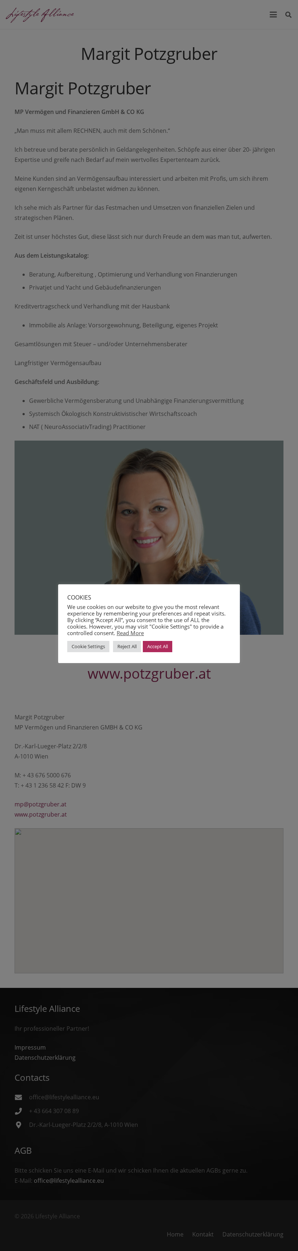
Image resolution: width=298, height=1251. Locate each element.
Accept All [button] (157, 646)
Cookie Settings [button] (88, 646)
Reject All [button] (127, 646)
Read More (130, 633)
